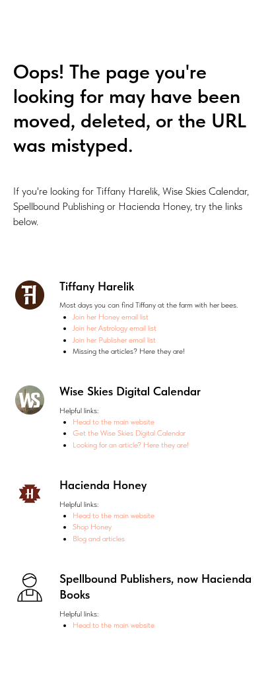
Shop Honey (92, 526)
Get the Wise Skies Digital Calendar (129, 433)
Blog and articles (99, 538)
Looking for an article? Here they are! (131, 444)
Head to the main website (113, 421)
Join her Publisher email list (114, 340)
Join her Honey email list (111, 316)
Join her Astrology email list (114, 328)
